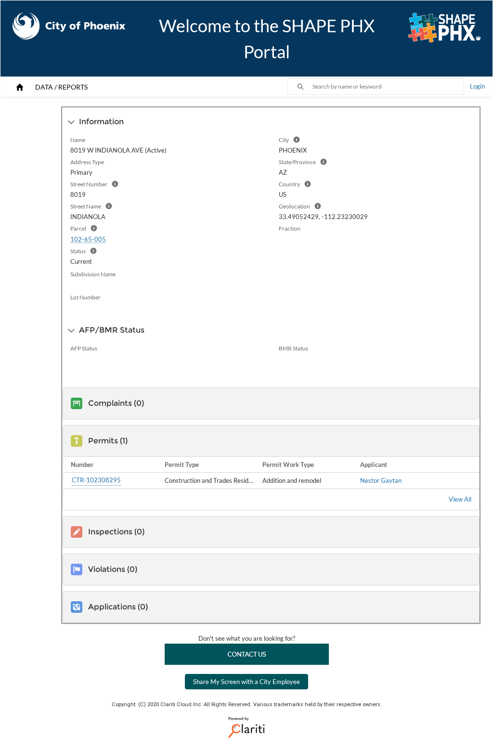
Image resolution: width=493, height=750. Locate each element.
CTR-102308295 (96, 480)
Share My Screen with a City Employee (246, 681)
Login (477, 86)
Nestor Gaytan (381, 480)
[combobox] (388, 86)
